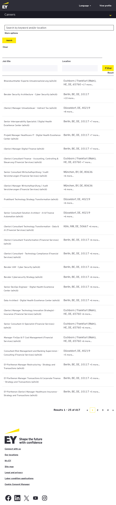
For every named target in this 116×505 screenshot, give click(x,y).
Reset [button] (111, 72)
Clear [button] (5, 47)
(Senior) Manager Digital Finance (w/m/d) (24, 148)
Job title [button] (6, 61)
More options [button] (11, 33)
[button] (58, 14)
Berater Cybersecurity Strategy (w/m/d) (23, 277)
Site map (9, 466)
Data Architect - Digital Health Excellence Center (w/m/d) (32, 300)
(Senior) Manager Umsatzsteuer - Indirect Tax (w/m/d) (30, 107)
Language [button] (84, 5)
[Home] (5, 6)
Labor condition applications (19, 478)
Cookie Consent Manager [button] (17, 484)
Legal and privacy (14, 472)
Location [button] (66, 61)
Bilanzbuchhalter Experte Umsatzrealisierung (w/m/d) (30, 80)
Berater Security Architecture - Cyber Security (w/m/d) (30, 94)
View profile (105, 5)
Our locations (11, 454)
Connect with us (13, 448)
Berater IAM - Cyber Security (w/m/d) (22, 267)
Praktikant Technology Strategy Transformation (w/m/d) (31, 199)
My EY (8, 460)
